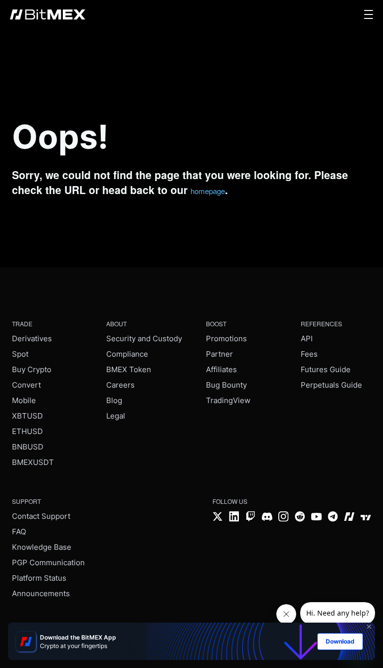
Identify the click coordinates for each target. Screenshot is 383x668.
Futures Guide (326, 369)
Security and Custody (144, 338)
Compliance (127, 354)
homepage (208, 191)
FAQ (19, 531)
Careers (120, 385)
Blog (114, 400)
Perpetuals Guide (331, 385)
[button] (368, 14)
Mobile (24, 400)
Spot (20, 354)
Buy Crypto (31, 369)
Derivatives (32, 338)
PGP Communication (48, 562)
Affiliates (221, 369)
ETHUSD (27, 431)
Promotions (226, 338)
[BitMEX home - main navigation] (47, 14)
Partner (219, 354)
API (307, 338)
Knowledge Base (41, 547)
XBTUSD (27, 416)
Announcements (41, 593)
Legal (115, 416)
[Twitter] (217, 517)
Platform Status (39, 578)
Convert (26, 385)
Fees (309, 354)
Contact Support (41, 516)
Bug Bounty (226, 385)
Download (340, 641)
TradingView (228, 400)
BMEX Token (128, 369)
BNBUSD (27, 446)
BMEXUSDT (33, 462)
